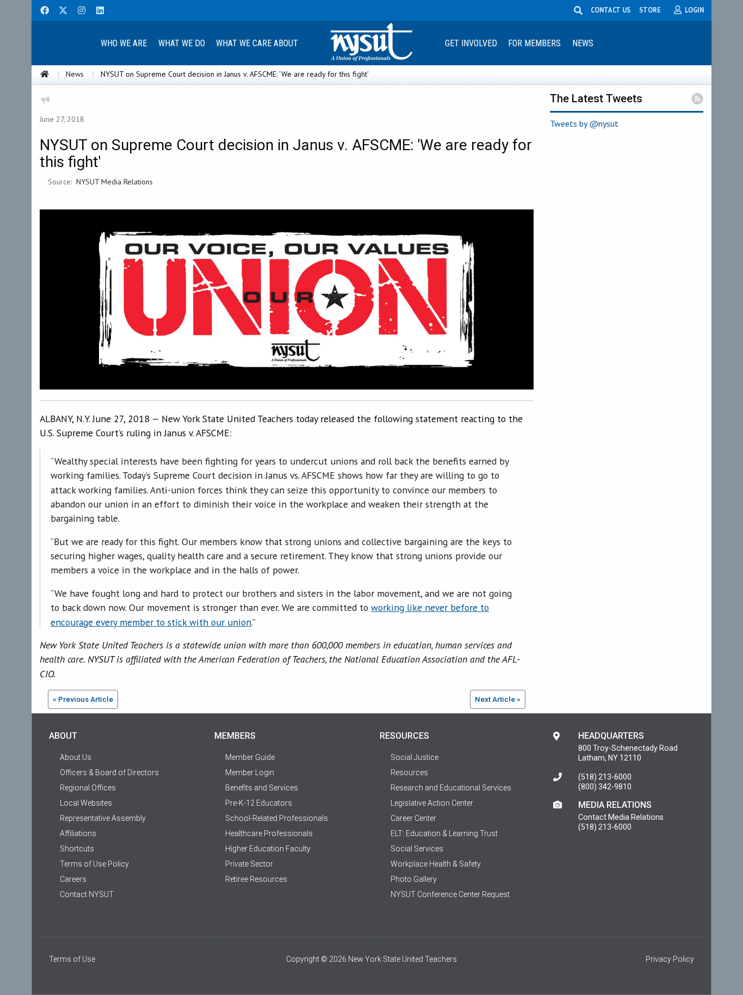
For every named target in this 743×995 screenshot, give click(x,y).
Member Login (249, 772)
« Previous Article (83, 699)
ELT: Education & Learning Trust (444, 833)
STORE (650, 9)
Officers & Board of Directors (109, 772)
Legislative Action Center (432, 803)
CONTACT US (610, 9)
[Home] (44, 74)
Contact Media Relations (621, 817)
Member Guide (250, 757)
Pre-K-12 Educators (258, 803)
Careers (73, 879)
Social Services (417, 848)
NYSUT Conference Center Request (450, 894)
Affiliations (78, 833)
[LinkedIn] (97, 9)
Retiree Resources (256, 879)
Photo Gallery (414, 879)
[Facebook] (41, 9)
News (582, 43)
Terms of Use (72, 959)
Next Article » (498, 699)
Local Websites (86, 803)
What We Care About (257, 43)
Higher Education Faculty (268, 848)
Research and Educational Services (451, 787)
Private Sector (249, 864)
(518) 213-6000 (604, 776)
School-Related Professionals (276, 818)
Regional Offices (88, 787)
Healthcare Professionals (269, 833)
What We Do (181, 43)
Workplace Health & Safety (436, 864)
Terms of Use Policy (94, 864)
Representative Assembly (103, 818)
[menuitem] (123, 42)
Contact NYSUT (87, 894)
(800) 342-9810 (604, 786)
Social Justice (414, 757)
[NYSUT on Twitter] (59, 9)
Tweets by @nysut (584, 123)
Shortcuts (77, 848)
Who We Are (124, 43)
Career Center (413, 818)
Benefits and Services (261, 787)
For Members (534, 43)
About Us (75, 757)
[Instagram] (78, 9)
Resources (409, 772)
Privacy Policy (670, 959)
